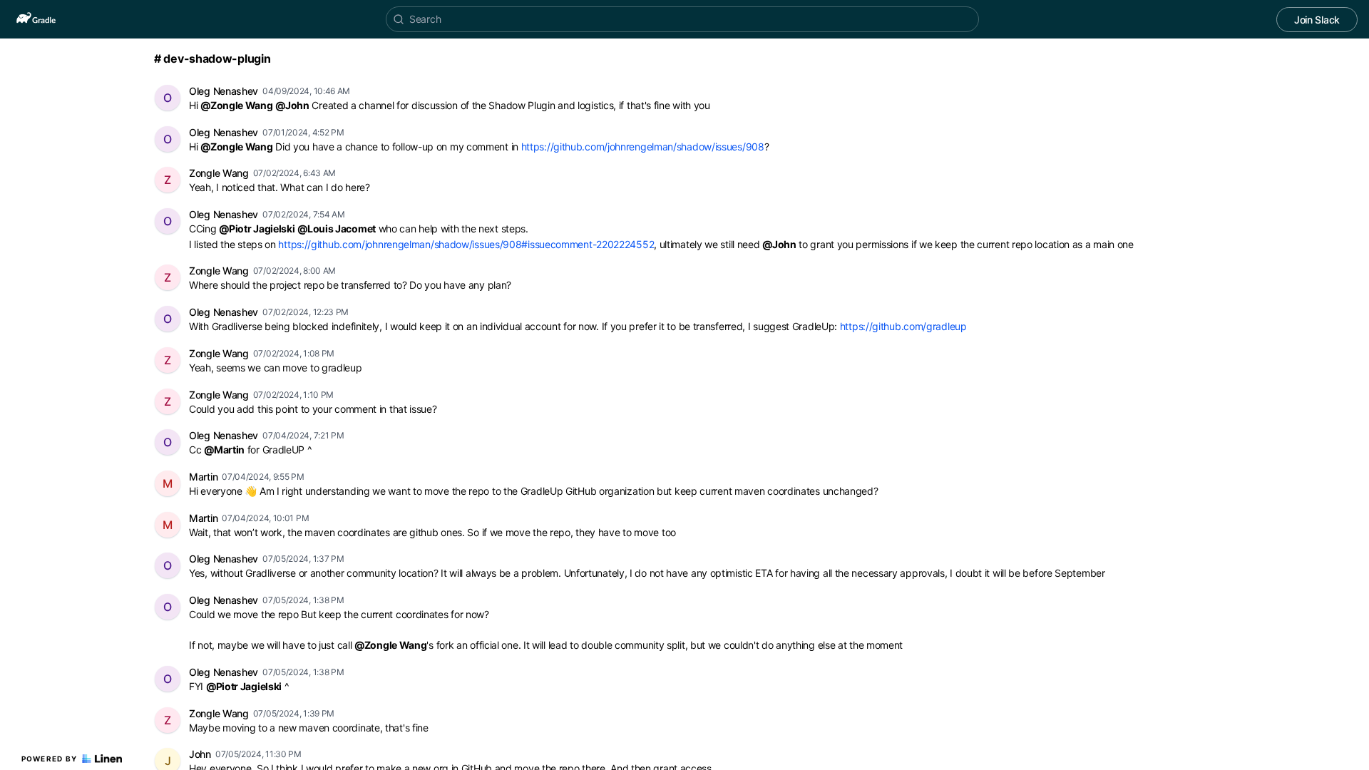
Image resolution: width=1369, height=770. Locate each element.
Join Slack (1317, 20)
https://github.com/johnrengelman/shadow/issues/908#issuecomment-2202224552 (466, 244)
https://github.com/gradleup (903, 326)
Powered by (49, 758)
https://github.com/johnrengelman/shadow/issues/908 (642, 146)
